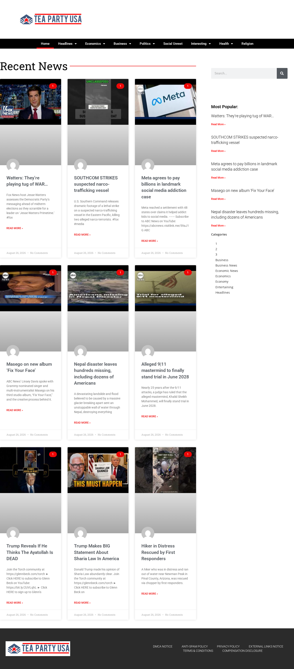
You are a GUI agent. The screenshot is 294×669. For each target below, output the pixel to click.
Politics (145, 44)
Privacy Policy (228, 646)
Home (45, 44)
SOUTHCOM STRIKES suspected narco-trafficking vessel (96, 184)
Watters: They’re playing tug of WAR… (242, 116)
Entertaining (224, 287)
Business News (226, 265)
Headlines (65, 44)
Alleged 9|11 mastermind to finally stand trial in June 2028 (165, 370)
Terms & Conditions (198, 650)
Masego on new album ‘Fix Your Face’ (242, 190)
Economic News (226, 271)
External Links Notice (266, 646)
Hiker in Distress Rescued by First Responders (158, 552)
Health (224, 44)
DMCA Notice (162, 646)
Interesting (199, 44)
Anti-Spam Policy (195, 646)
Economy (221, 281)
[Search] (282, 73)
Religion (247, 44)
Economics (93, 44)
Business (120, 44)
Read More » (14, 228)
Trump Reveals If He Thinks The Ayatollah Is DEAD (29, 552)
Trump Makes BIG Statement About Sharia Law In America (96, 552)
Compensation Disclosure (242, 650)
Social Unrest (173, 44)
